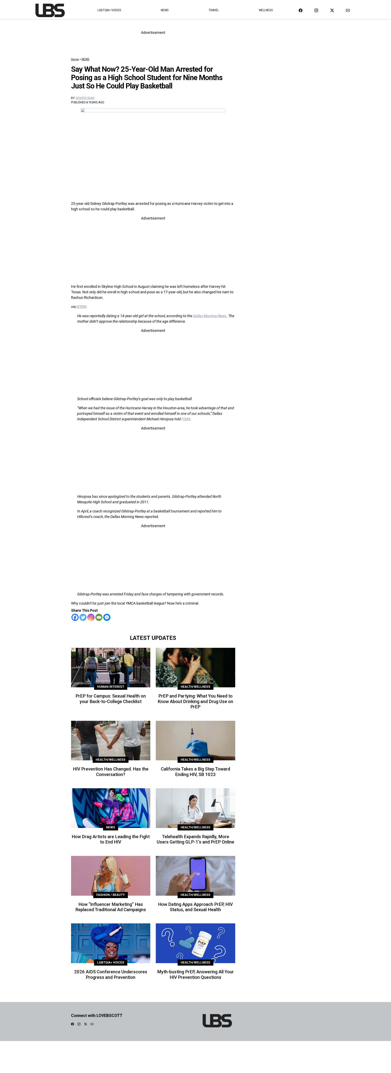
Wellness (266, 10)
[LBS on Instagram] (316, 10)
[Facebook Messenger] (106, 617)
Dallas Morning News (209, 316)
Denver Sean (85, 98)
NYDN (81, 307)
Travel (214, 10)
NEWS (85, 59)
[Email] (98, 617)
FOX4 (185, 419)
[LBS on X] (332, 10)
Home (75, 59)
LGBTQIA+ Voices (109, 10)
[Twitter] (83, 617)
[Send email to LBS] (348, 10)
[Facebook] (75, 617)
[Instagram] (90, 617)
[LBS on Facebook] (300, 10)
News (165, 10)
